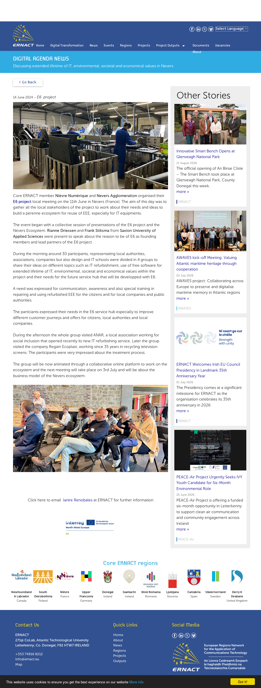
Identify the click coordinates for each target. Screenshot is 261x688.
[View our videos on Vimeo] (210, 31)
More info (136, 681)
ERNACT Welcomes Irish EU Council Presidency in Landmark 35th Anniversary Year (208, 370)
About (197, 52)
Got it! (242, 681)
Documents (201, 45)
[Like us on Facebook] (192, 31)
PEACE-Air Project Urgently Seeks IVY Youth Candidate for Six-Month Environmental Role (209, 483)
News (94, 45)
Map (18, 664)
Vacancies (222, 45)
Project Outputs (171, 46)
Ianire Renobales (77, 500)
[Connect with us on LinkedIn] (198, 31)
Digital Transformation (67, 45)
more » (182, 191)
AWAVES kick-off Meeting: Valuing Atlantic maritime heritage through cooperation (206, 263)
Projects (144, 45)
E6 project (22, 201)
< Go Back (27, 82)
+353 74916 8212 (29, 654)
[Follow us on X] (204, 31)
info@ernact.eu (27, 659)
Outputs (119, 661)
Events (109, 45)
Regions (126, 45)
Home (40, 45)
